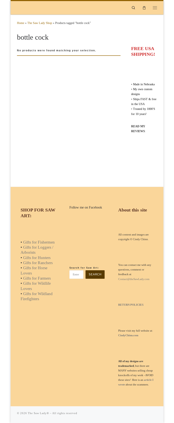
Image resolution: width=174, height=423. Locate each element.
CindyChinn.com (128, 335)
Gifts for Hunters (37, 257)
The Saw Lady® (38, 413)
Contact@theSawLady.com (133, 279)
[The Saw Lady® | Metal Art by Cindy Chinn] (43, 7)
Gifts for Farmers (37, 278)
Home (20, 23)
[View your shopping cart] (144, 7)
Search (95, 274)
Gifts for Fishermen (39, 242)
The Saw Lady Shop (39, 23)
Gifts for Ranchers (38, 263)
